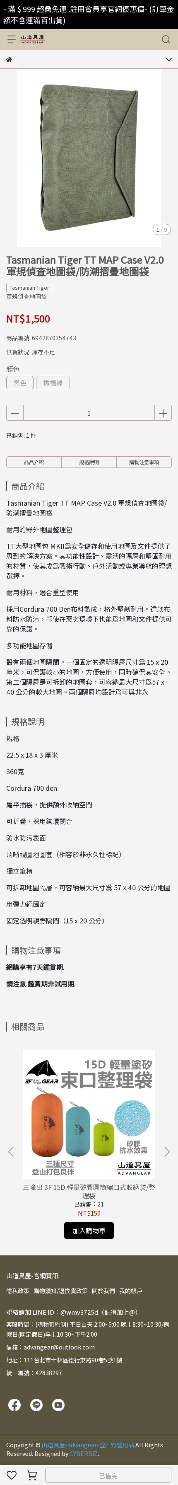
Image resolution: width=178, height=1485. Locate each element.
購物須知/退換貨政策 (61, 1290)
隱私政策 (17, 1290)
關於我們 (103, 1290)
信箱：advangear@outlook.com (50, 1347)
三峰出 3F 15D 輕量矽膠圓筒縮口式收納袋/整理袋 (89, 1191)
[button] (167, 1152)
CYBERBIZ (84, 1453)
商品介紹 (34, 461)
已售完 (108, 1475)
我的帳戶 (130, 1290)
